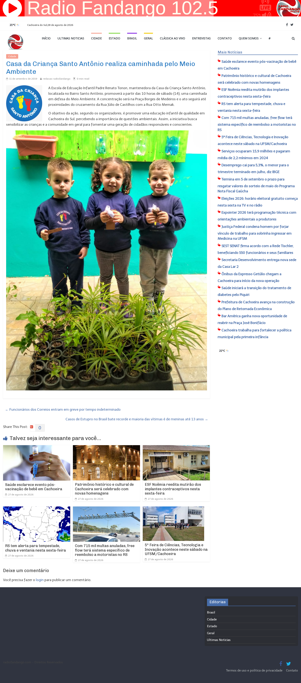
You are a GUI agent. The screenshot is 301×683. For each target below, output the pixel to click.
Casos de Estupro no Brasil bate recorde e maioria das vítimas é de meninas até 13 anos (137, 419)
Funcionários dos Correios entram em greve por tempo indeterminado (63, 409)
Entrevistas (201, 38)
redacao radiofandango (56, 78)
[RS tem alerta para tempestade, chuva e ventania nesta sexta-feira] (36, 509)
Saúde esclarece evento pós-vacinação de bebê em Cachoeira (33, 486)
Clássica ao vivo (172, 38)
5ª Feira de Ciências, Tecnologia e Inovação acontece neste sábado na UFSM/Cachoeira (176, 549)
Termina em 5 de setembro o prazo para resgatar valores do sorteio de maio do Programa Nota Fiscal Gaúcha (256, 185)
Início (46, 38)
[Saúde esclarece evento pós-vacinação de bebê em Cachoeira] (36, 448)
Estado (114, 38)
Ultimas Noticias (71, 38)
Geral (148, 38)
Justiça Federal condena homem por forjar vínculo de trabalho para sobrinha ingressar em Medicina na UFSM (255, 233)
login (40, 580)
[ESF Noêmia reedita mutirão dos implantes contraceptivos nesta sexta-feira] (176, 448)
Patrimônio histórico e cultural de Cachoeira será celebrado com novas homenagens (104, 489)
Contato (225, 38)
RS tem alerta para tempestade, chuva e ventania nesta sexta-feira (35, 548)
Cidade (96, 38)
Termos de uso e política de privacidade (254, 670)
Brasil (132, 38)
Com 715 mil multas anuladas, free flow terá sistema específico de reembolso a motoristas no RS (105, 550)
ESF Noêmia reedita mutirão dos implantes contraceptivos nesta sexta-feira (173, 489)
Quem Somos (249, 38)
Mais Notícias (230, 52)
